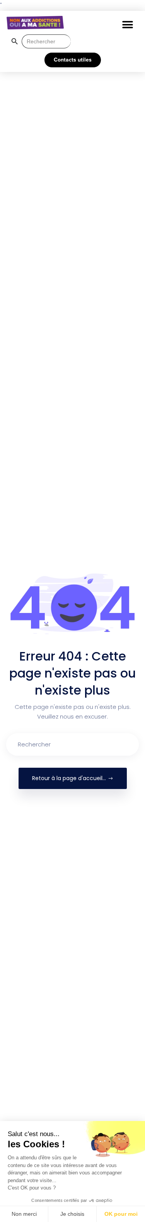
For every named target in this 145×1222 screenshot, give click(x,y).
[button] (127, 24)
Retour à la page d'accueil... (69, 778)
